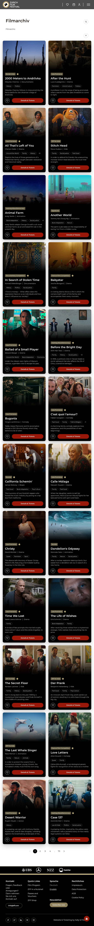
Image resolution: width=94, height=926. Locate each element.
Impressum (77, 885)
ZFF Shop (32, 900)
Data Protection (79, 889)
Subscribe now (59, 905)
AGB (74, 893)
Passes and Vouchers (33, 894)
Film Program (34, 885)
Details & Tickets (28, 100)
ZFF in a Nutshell (35, 889)
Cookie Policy (78, 897)
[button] (88, 4)
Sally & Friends (81, 920)
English (53, 889)
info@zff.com (13, 906)
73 (59, 851)
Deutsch (54, 885)
